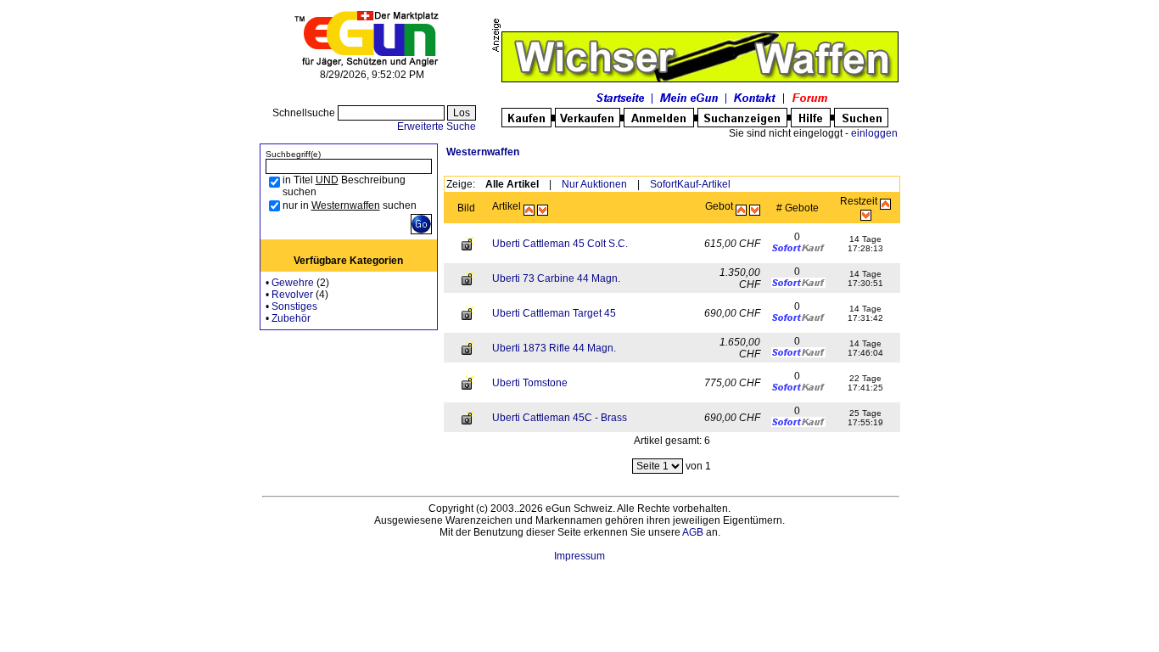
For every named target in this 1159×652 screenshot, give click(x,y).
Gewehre (293, 283)
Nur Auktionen (594, 184)
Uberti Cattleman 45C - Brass (559, 418)
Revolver (292, 295)
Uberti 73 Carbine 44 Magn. (556, 278)
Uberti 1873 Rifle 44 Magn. (554, 348)
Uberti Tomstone (530, 383)
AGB (692, 532)
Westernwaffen (482, 152)
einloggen (874, 133)
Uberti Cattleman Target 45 (554, 313)
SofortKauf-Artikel (690, 184)
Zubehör (291, 318)
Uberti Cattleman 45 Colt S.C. (560, 244)
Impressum (579, 556)
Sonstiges (294, 306)
